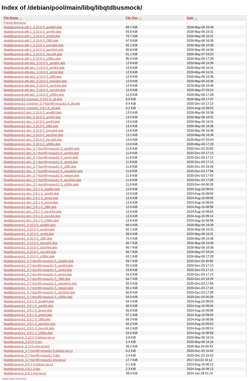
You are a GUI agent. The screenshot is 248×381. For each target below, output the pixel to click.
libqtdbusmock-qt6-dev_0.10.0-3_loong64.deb (35, 81)
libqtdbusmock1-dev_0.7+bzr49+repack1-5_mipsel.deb (41, 175)
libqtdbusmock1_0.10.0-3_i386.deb (28, 238)
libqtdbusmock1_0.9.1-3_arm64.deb (28, 306)
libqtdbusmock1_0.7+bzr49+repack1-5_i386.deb (37, 279)
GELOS (24, 378)
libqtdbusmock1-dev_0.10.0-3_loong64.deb (33, 130)
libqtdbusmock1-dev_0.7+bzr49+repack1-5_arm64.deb (41, 153)
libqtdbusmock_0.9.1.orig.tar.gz (25, 373)
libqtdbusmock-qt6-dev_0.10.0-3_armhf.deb (33, 72)
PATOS (18, 378)
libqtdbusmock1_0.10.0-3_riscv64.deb (30, 252)
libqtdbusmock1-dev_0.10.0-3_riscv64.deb (33, 139)
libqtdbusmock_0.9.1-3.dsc (22, 369)
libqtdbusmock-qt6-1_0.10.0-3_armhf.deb (32, 36)
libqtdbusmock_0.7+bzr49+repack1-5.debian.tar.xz (38, 350)
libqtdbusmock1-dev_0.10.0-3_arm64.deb (32, 117)
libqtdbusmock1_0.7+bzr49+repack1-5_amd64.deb (39, 261)
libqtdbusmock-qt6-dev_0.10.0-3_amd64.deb (34, 63)
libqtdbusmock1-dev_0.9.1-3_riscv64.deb (32, 216)
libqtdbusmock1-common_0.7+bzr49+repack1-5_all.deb (42, 103)
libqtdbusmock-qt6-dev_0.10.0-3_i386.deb (33, 76)
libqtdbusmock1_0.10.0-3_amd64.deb (30, 225)
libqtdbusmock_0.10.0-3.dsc (23, 342)
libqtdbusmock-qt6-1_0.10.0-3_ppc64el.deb (33, 49)
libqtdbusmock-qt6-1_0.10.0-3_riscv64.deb (33, 54)
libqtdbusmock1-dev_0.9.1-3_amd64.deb (32, 189)
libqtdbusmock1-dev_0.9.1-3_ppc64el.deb (32, 211)
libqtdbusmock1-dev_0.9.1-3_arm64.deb (31, 193)
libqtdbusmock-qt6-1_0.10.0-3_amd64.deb (33, 27)
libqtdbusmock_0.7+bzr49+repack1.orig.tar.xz (35, 360)
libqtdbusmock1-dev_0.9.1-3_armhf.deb (31, 202)
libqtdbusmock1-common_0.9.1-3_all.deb (32, 108)
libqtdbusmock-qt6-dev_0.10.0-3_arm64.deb (34, 67)
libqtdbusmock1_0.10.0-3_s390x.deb (29, 256)
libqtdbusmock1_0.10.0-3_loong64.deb (30, 243)
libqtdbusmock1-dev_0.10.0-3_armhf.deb (32, 121)
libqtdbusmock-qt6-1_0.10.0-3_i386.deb (31, 40)
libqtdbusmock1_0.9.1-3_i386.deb (27, 319)
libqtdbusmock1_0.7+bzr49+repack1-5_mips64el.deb (40, 283)
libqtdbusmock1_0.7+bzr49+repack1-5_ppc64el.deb (39, 292)
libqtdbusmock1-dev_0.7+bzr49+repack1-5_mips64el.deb (43, 171)
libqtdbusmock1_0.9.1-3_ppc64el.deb (29, 324)
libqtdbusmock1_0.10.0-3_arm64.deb (29, 229)
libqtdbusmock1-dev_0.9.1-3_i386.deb (30, 207)
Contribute (5, 378)
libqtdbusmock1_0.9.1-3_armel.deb (28, 310)
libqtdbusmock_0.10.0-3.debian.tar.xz (29, 337)
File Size (132, 18)
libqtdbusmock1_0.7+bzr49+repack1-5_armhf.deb (38, 274)
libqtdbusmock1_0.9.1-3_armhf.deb (28, 315)
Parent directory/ (15, 22)
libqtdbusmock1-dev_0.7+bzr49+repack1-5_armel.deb (41, 157)
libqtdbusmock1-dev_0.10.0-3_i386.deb (31, 126)
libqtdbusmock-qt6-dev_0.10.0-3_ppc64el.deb (35, 85)
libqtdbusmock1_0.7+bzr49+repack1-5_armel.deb (38, 270)
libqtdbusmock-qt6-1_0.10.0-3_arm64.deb (32, 31)
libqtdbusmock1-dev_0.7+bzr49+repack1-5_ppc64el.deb (42, 180)
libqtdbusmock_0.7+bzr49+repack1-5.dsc (32, 355)
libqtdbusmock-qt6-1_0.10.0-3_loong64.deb (34, 45)
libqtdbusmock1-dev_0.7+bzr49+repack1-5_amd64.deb (42, 148)
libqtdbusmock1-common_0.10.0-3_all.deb (33, 99)
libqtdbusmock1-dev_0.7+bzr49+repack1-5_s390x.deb (41, 184)
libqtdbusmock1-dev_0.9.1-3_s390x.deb (31, 220)
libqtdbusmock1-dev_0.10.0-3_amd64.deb (33, 112)
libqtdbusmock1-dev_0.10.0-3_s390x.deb (32, 144)
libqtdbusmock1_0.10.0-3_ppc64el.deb (30, 247)
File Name (11, 18)
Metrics (12, 378)
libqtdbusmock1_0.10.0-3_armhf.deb (29, 234)
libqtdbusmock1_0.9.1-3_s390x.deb (28, 333)
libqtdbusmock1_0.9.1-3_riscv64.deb (29, 328)
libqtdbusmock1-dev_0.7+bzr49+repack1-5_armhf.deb (41, 162)
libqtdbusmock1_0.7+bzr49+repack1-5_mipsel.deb (38, 288)
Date (190, 18)
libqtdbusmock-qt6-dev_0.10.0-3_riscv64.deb (34, 90)
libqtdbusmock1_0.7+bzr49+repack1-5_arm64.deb (38, 265)
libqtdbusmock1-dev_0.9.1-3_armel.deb (31, 198)
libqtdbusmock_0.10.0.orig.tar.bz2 (27, 346)
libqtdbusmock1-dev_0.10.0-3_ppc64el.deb (33, 135)
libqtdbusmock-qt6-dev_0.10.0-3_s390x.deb (34, 94)
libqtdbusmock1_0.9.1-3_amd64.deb (29, 301)
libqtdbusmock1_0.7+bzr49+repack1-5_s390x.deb (38, 297)
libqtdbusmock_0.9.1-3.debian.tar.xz (28, 364)
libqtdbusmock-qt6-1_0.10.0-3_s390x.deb (32, 58)
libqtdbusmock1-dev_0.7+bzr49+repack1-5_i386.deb (40, 166)
